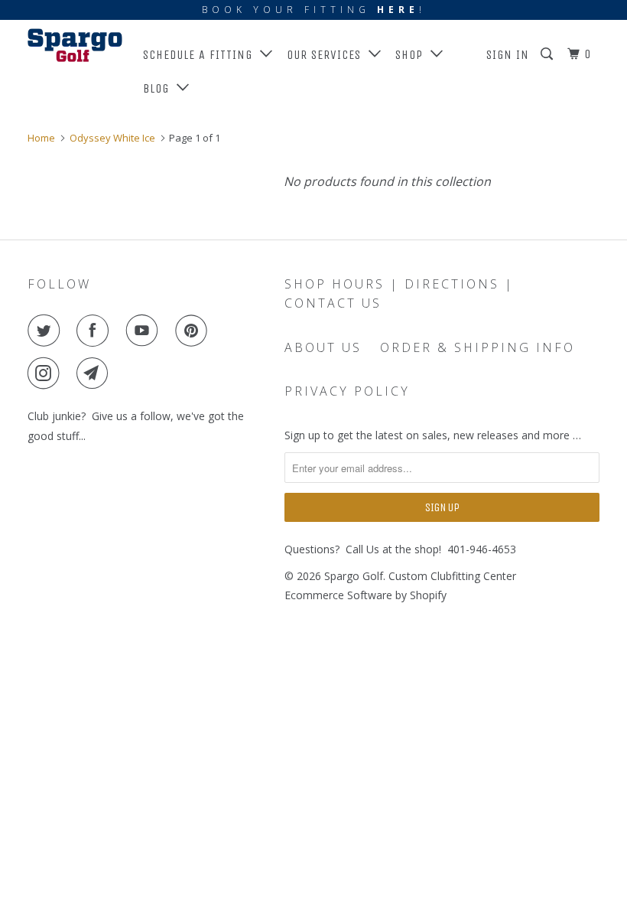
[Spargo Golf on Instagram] (47, 373)
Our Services (328, 54)
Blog (160, 88)
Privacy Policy (347, 391)
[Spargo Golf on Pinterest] (194, 331)
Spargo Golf (353, 576)
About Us (323, 347)
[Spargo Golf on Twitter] (47, 331)
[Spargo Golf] (75, 45)
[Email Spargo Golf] (95, 373)
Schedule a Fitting (201, 54)
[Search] (548, 54)
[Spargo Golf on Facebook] (95, 331)
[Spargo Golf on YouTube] (145, 331)
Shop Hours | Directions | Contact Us (399, 293)
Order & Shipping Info (477, 347)
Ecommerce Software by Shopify (365, 595)
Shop (412, 54)
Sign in (507, 54)
